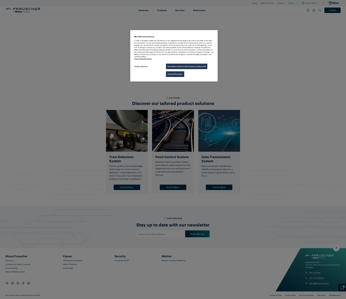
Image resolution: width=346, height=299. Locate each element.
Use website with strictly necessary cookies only (186, 66)
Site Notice (148, 59)
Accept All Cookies (175, 74)
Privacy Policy (139, 59)
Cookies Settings (141, 66)
